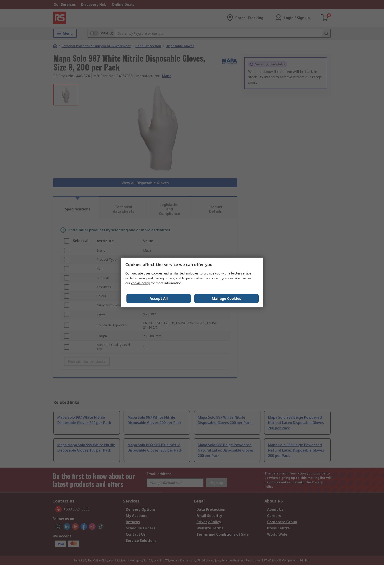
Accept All (159, 298)
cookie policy (140, 283)
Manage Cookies (226, 298)
